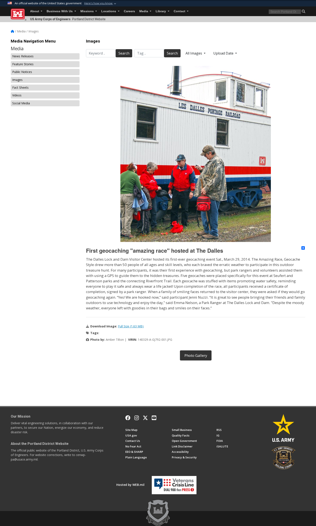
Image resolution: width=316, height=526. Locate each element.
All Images (194, 53)
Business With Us (60, 11)
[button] (100, 3)
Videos (16, 95)
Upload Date (223, 53)
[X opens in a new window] (145, 418)
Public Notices (22, 72)
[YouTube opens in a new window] (154, 418)
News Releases (23, 56)
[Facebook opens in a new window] (127, 418)
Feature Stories (23, 64)
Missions (87, 11)
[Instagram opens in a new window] (136, 418)
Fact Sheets (20, 87)
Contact (180, 11)
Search (123, 53)
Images (17, 80)
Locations (109, 11)
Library (161, 11)
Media (144, 11)
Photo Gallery (195, 355)
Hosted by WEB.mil (130, 485)
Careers (129, 11)
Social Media (21, 103)
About (35, 11)
